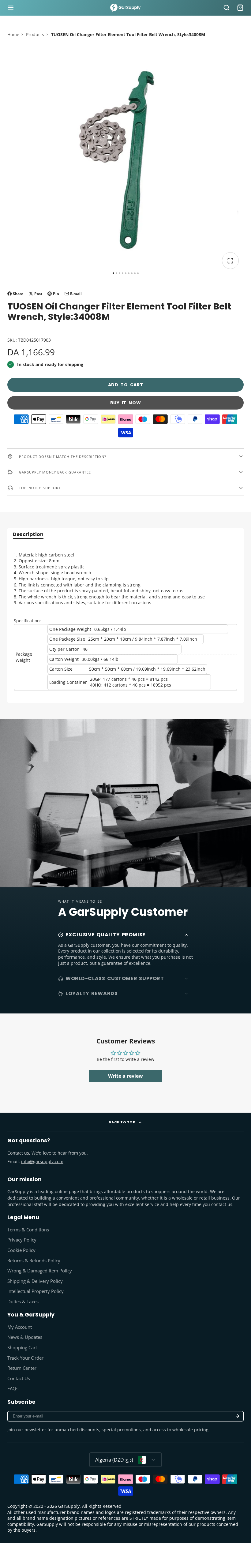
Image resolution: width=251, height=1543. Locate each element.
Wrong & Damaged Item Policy (39, 1271)
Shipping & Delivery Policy (35, 1281)
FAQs (12, 1388)
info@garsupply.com (42, 1161)
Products (35, 34)
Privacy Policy (21, 1240)
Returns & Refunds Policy (33, 1260)
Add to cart (125, 385)
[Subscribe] (237, 1416)
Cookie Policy (21, 1250)
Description (28, 535)
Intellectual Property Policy (35, 1291)
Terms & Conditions (28, 1230)
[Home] (125, 8)
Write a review (125, 1076)
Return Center (21, 1368)
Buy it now (125, 403)
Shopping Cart (22, 1347)
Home (13, 34)
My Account (19, 1327)
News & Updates (24, 1337)
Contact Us (18, 1378)
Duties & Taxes (23, 1301)
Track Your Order (25, 1358)
